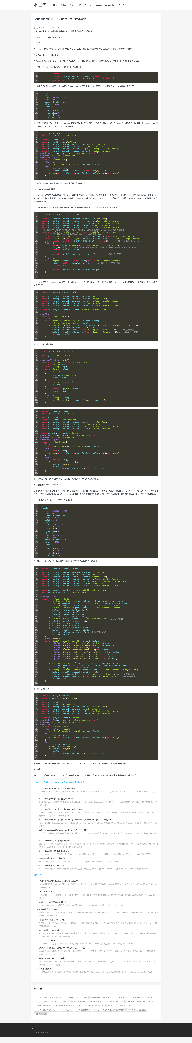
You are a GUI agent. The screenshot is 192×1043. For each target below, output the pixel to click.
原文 (59, 28)
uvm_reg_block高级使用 (142, 997)
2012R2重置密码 (67, 1010)
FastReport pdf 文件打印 (94, 1005)
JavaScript (109, 5)
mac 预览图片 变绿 (96, 1001)
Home (33, 1028)
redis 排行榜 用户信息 (121, 997)
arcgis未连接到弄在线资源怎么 (46, 1010)
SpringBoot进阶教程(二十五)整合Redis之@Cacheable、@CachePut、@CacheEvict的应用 (75, 820)
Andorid (88, 5)
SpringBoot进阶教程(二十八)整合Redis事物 (56, 799)
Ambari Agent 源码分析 (48, 941)
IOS (79, 5)
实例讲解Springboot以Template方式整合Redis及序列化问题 (63, 830)
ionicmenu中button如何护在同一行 (67, 1005)
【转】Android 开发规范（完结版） (53, 920)
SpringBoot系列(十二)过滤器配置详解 (54, 851)
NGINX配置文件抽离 (83, 1010)
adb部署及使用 (45, 969)
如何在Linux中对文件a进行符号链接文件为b (109, 1010)
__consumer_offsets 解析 (76, 997)
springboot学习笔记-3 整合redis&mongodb (56, 858)
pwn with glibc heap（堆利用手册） (53, 958)
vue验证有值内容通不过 (115, 1001)
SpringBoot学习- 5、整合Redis (51, 866)
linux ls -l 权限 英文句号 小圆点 (47, 1001)
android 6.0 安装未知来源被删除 (74, 1001)
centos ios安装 (42, 1014)
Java (72, 5)
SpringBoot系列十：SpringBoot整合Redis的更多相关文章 (59, 782)
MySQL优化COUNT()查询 (49, 930)
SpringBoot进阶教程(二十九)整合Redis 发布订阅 (58, 788)
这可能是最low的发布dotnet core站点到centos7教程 (59, 881)
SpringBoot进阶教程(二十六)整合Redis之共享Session (60, 809)
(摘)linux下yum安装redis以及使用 (52, 902)
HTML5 (121, 5)
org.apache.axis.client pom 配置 (140, 1001)
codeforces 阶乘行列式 (100, 997)
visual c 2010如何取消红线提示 (119, 1005)
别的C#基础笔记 (45, 892)
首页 (55, 5)
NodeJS (98, 5)
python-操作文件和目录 (48, 909)
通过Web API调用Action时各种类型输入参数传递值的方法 (62, 948)
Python (63, 5)
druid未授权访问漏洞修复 (137, 1010)
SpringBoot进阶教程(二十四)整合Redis (54, 841)
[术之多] (40, 4)
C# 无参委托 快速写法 (43, 1005)
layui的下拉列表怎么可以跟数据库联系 (49, 997)
